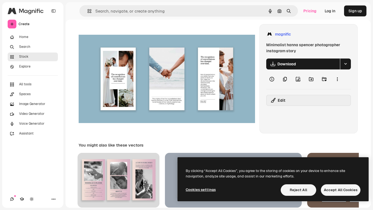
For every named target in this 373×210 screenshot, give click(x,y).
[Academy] (21, 199)
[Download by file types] (345, 64)
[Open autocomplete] (87, 11)
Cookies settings (201, 189)
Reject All (298, 190)
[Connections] (12, 199)
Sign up (355, 10)
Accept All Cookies (340, 190)
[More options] (337, 79)
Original (113, 34)
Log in (330, 10)
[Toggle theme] (31, 199)
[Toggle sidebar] (53, 11)
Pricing (309, 10)
